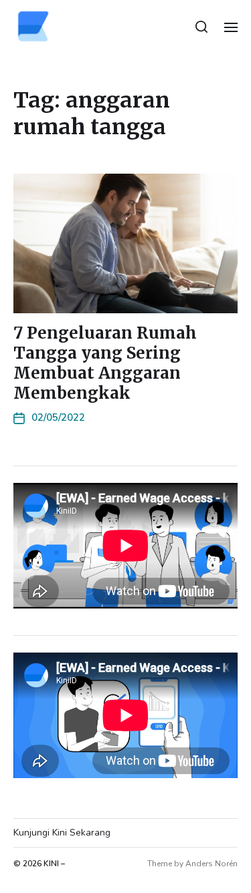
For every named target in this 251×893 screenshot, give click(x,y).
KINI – (54, 863)
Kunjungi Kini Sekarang (61, 832)
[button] (201, 26)
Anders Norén (211, 863)
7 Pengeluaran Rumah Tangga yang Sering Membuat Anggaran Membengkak (105, 363)
